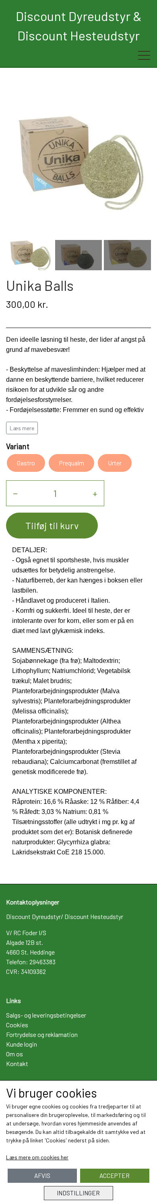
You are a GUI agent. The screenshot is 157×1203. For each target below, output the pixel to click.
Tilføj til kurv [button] (51, 525)
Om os (14, 1054)
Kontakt (17, 1063)
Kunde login (21, 1044)
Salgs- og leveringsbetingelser (46, 1015)
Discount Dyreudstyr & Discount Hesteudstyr (79, 25)
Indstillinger (78, 1193)
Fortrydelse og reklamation (42, 1034)
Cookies (17, 1024)
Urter (115, 463)
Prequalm (71, 463)
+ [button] (95, 493)
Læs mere (22, 428)
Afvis (42, 1175)
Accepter (114, 1175)
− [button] (15, 493)
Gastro (26, 463)
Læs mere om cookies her (37, 1157)
